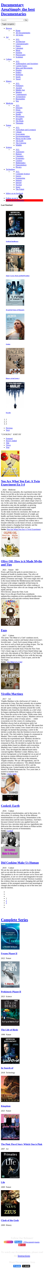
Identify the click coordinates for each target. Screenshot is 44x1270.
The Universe (21, 143)
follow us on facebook (14, 193)
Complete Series (14, 920)
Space (18, 187)
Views (8, 445)
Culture (9, 59)
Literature (19, 48)
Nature (8, 125)
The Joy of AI (10, 241)
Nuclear (19, 185)
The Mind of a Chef (14, 662)
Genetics (19, 112)
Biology (19, 154)
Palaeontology (21, 165)
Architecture (20, 42)
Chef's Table (11, 774)
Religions (19, 75)
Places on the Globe (23, 138)
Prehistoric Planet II (11, 991)
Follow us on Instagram (15, 200)
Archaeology (21, 97)
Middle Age (20, 90)
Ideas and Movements (24, 68)
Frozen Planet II (9, 953)
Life (3, 1182)
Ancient (19, 88)
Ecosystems (20, 134)
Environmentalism (23, 136)
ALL (18, 39)
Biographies (20, 99)
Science (9, 147)
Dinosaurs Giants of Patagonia (15, 378)
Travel (18, 79)
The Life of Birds (9, 1029)
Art (7, 37)
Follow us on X (12, 198)
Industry (19, 180)
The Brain (19, 121)
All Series (19, 35)
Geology (19, 160)
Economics (20, 158)
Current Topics (21, 66)
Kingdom (6, 1106)
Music (18, 50)
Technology (10, 169)
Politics (18, 72)
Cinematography (22, 44)
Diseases (19, 108)
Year (7, 447)
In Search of (7, 1068)
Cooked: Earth (10, 805)
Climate (19, 132)
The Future (20, 189)
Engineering (20, 178)
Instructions (24, 1255)
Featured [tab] (9, 438)
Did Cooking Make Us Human (20, 862)
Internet (19, 183)
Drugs (18, 110)
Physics (19, 167)
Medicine (9, 103)
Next (8, 430)
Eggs (4, 630)
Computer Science (23, 174)
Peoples (19, 70)
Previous (9, 428)
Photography (21, 55)
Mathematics (20, 163)
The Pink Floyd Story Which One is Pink (21, 1144)
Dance (18, 46)
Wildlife (19, 145)
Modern (19, 92)
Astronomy (20, 152)
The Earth (19, 141)
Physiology (20, 116)
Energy (18, 176)
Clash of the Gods (10, 1220)
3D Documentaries (23, 33)
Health (18, 114)
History (9, 81)
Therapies (19, 123)
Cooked (10, 831)
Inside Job (9, 275)
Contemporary (21, 94)
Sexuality (19, 119)
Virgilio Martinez (12, 693)
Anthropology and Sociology (27, 64)
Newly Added (11, 441)
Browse (9, 28)
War (17, 101)
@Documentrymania (31, 1242)
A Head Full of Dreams (12, 344)
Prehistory (19, 86)
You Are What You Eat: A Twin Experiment (24, 529)
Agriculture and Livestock (26, 130)
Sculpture (19, 57)
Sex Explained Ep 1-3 (12, 412)
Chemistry (20, 156)
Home (18, 31)
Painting (19, 53)
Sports (18, 77)
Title (7, 443)
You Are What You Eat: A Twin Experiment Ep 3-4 (20, 483)
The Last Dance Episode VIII (14, 310)
